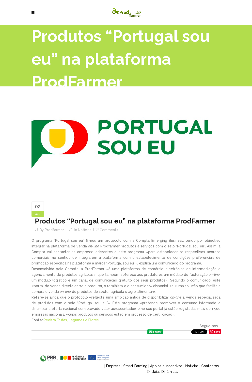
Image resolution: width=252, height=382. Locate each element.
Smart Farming (135, 366)
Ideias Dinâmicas (164, 372)
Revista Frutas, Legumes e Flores (71, 320)
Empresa (113, 366)
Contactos (210, 366)
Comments (109, 230)
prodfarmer (54, 230)
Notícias (84, 230)
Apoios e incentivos (166, 366)
